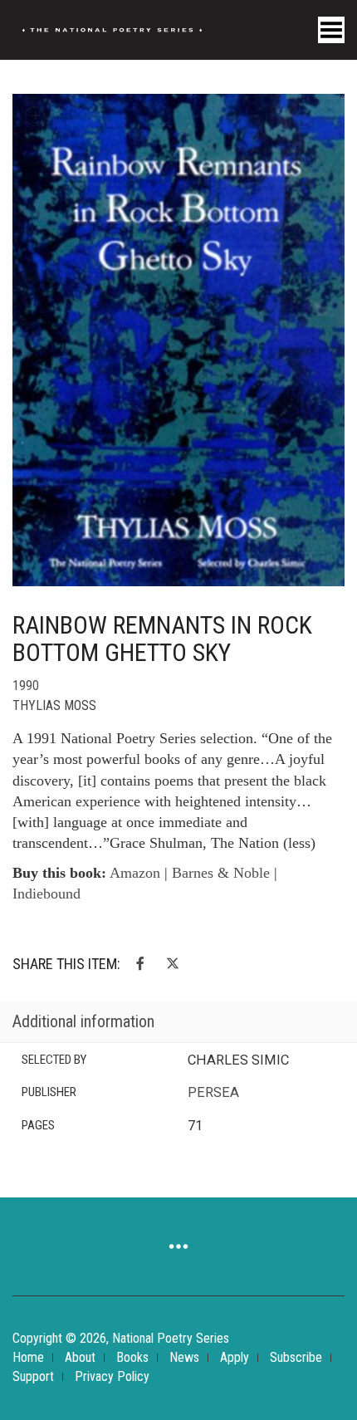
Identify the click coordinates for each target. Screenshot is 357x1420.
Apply (234, 1357)
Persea (213, 1092)
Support (33, 1376)
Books (132, 1357)
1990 (25, 685)
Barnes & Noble (221, 872)
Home (28, 1357)
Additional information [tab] (83, 1021)
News (184, 1357)
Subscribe (296, 1357)
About (80, 1357)
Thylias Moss (54, 705)
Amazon (135, 872)
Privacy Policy (112, 1376)
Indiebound (46, 893)
